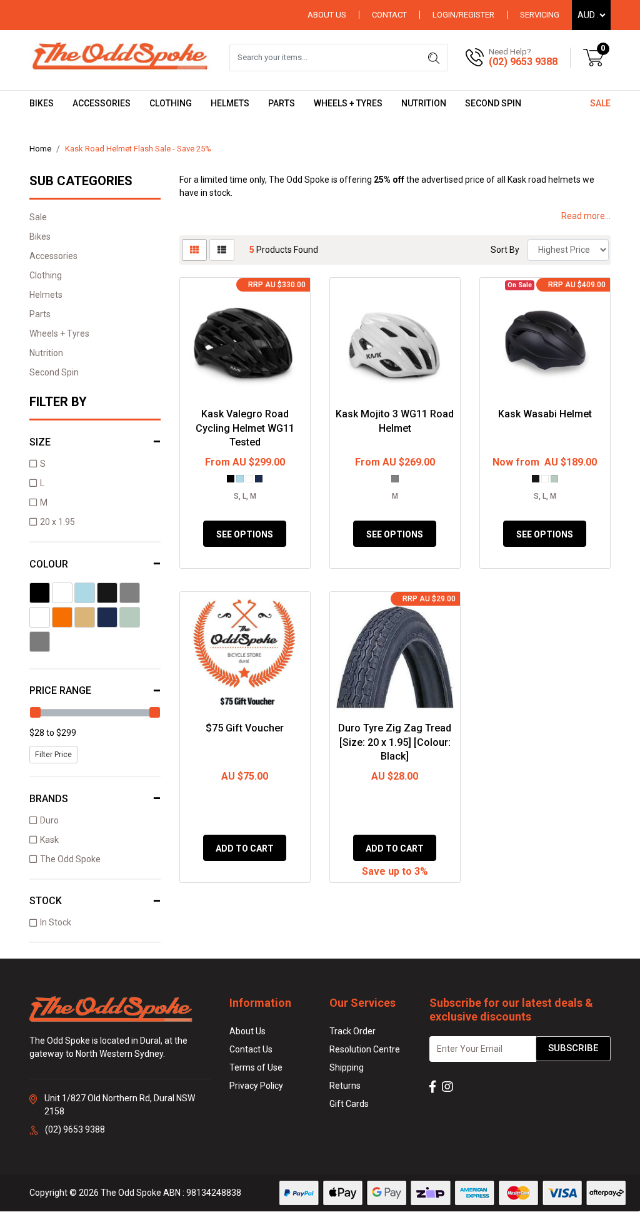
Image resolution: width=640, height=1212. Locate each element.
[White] (62, 593)
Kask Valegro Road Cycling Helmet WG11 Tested (245, 428)
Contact (389, 15)
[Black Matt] (107, 593)
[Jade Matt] (129, 617)
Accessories (101, 103)
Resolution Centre (364, 1049)
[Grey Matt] (39, 641)
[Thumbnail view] (194, 250)
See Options (244, 534)
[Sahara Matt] (84, 617)
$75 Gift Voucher (245, 728)
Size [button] (40, 442)
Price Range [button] (60, 690)
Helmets (230, 103)
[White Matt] (39, 617)
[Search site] (434, 57)
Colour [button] (48, 564)
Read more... (586, 216)
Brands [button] (48, 799)
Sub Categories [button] (80, 180)
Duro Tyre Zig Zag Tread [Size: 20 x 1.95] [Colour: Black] (394, 742)
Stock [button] (45, 901)
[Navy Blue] (107, 617)
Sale (600, 103)
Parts (281, 103)
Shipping (346, 1067)
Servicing (539, 15)
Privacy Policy (256, 1086)
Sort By (505, 250)
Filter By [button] (58, 401)
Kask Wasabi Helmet (545, 414)
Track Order (352, 1031)
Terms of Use (255, 1067)
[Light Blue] (84, 593)
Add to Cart (245, 848)
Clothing (170, 103)
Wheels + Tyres (348, 103)
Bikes (41, 103)
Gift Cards (349, 1104)
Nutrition (423, 103)
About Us (327, 15)
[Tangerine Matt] (62, 617)
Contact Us (250, 1049)
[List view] (221, 250)
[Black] (39, 593)
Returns (345, 1086)
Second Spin (493, 103)
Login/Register (463, 15)
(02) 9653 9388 (523, 62)
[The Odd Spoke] (120, 57)
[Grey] (129, 593)
